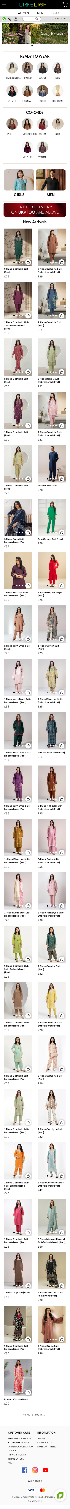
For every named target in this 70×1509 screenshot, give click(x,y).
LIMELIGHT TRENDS (47, 1447)
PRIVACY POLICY (17, 1455)
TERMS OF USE (16, 1459)
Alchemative (35, 1500)
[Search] (37, 19)
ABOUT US (43, 1439)
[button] (32, 45)
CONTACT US (44, 1442)
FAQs (11, 1463)
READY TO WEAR (35, 57)
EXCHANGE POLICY (18, 1442)
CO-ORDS (35, 113)
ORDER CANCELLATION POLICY (21, 1449)
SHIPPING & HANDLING (20, 1439)
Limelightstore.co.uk (32, 1496)
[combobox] (32, 19)
